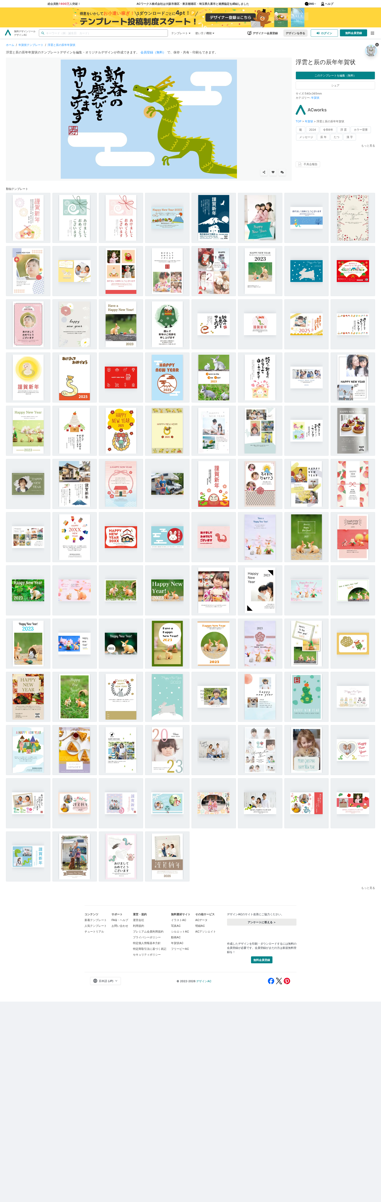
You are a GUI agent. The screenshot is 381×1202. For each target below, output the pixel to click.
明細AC (200, 925)
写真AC (176, 925)
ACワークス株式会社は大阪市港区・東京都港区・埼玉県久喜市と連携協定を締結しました (193, 3)
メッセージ (306, 137)
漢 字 (349, 137)
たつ (336, 137)
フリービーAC (180, 948)
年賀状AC (177, 943)
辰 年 (323, 137)
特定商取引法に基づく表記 (149, 948)
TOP (299, 121)
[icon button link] (372, 33)
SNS (311, 3)
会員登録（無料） (153, 52)
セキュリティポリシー (147, 954)
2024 (312, 129)
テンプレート (179, 33)
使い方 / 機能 (203, 33)
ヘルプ (329, 3)
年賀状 (315, 97)
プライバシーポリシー (147, 937)
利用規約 (138, 925)
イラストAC (178, 920)
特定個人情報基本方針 (147, 943)
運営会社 (138, 920)
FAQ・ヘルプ (120, 920)
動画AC (176, 937)
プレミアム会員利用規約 (148, 931)
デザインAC (203, 981)
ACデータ (201, 920)
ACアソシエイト (205, 931)
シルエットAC (180, 931)
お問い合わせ (120, 925)
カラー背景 (361, 129)
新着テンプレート (96, 920)
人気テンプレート (96, 925)
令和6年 (328, 129)
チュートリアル (94, 931)
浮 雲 (343, 129)
